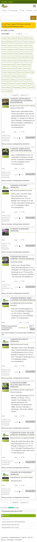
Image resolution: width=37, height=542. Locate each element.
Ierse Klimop (5, 76)
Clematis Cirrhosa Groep (26, 49)
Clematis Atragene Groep (25, 45)
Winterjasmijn (16, 87)
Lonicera (20, 80)
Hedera (27, 72)
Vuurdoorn (30, 83)
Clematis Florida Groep (25, 53)
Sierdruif (4, 83)
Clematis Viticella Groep (8, 72)
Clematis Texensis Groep (8, 68)
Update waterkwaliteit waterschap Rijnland (13, 522)
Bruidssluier (11, 42)
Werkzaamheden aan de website (10, 527)
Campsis (19, 42)
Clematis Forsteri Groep (8, 57)
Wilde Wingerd (6, 87)
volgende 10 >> (24, 95)
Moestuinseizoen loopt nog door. (10, 524)
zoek (33, 18)
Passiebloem (28, 80)
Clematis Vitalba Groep (24, 68)
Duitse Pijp (21, 72)
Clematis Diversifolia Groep (9, 53)
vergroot (5, 104)
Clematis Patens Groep (8, 64)
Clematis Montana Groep (25, 61)
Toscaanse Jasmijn (20, 83)
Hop (32, 72)
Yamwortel (31, 87)
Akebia (4, 38)
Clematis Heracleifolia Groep (25, 57)
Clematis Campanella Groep (9, 49)
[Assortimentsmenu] (34, 6)
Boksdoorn (21, 38)
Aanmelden (4, 2)
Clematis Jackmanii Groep (9, 61)
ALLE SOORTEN (7, 91)
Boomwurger (29, 38)
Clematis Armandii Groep (9, 45)
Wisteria (24, 87)
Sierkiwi (11, 83)
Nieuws (6, 515)
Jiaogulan (13, 76)
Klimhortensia (6, 80)
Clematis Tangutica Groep (23, 64)
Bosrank (4, 42)
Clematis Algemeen (29, 42)
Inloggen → (11, 2)
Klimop (14, 80)
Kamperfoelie (22, 76)
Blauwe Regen (12, 38)
